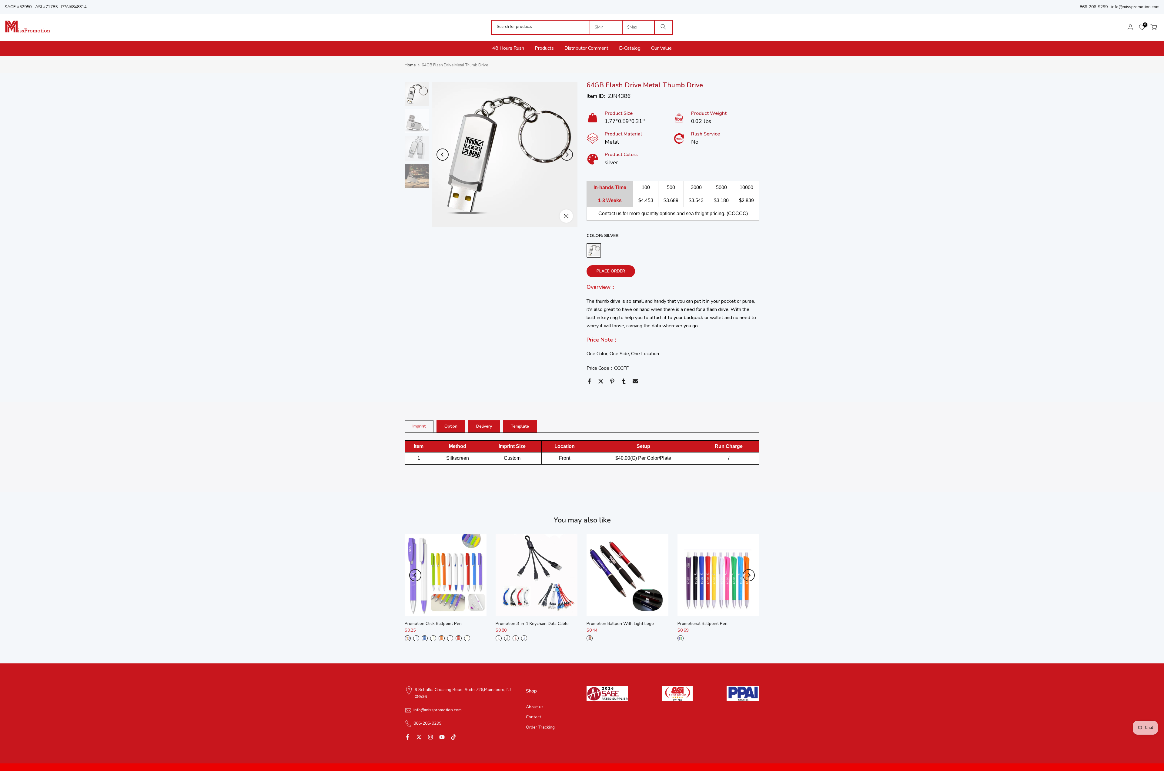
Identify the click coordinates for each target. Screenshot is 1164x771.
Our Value (661, 48)
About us (535, 707)
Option (450, 426)
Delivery (484, 426)
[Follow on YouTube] (442, 737)
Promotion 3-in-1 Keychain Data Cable (532, 623)
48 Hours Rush (508, 48)
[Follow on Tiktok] (453, 737)
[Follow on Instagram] (430, 737)
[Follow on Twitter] (419, 737)
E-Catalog (630, 48)
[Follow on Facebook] (407, 737)
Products (544, 48)
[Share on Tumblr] (624, 381)
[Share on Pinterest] (612, 381)
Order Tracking (540, 727)
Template (520, 426)
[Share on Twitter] (601, 381)
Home (410, 65)
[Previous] (442, 155)
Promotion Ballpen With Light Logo (620, 623)
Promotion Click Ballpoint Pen (433, 623)
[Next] (567, 155)
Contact (533, 717)
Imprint (419, 426)
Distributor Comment (586, 48)
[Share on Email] (635, 381)
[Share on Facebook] (589, 381)
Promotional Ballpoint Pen (702, 623)
